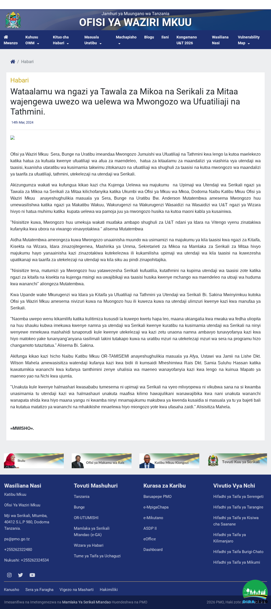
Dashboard (152, 549)
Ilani (165, 37)
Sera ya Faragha (39, 589)
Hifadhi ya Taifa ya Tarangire (238, 507)
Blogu (149, 37)
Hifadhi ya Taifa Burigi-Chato (238, 551)
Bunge (79, 507)
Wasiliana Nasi (220, 40)
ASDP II (150, 528)
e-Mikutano (153, 517)
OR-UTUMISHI (86, 517)
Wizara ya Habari (88, 545)
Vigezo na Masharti (77, 589)
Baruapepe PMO (157, 496)
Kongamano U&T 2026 (187, 40)
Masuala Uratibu (91, 40)
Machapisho (126, 37)
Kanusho (11, 589)
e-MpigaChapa (156, 507)
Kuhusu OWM (31, 40)
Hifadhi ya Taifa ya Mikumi (236, 562)
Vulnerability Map (249, 40)
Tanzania (81, 496)
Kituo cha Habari (61, 40)
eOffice (149, 539)
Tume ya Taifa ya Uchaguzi (97, 556)
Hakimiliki (109, 589)
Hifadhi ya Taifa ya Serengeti (238, 496)
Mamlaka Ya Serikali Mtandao (86, 602)
